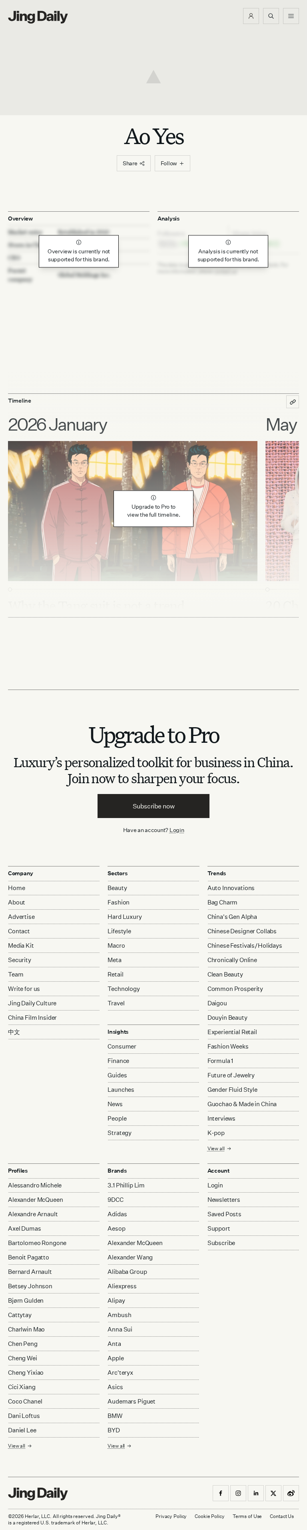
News (115, 1104)
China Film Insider (32, 1017)
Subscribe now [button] (154, 806)
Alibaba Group (127, 1271)
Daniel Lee (22, 1430)
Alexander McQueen (35, 1199)
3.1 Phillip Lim (126, 1185)
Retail (115, 974)
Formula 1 (220, 1061)
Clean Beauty (225, 974)
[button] (251, 16)
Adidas (117, 1214)
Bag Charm (222, 902)
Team (15, 974)
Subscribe (221, 1243)
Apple (116, 1358)
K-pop (216, 1133)
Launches (121, 1089)
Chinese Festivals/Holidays (244, 945)
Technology (124, 989)
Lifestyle (119, 931)
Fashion (119, 902)
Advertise (21, 916)
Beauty (117, 888)
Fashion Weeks (228, 1046)
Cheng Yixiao (26, 1372)
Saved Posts (224, 1214)
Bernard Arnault (30, 1271)
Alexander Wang (130, 1257)
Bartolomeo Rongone (37, 1243)
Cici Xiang (22, 1387)
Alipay (116, 1300)
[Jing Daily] (38, 17)
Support (218, 1228)
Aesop (116, 1228)
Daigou (217, 1003)
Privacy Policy (171, 1516)
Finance (118, 1061)
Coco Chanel (25, 1401)
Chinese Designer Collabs (242, 931)
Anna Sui (120, 1329)
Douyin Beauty (227, 1017)
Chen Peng (23, 1344)
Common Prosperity (235, 989)
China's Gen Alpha (232, 916)
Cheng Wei (22, 1358)
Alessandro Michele (35, 1185)
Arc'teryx (120, 1372)
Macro (116, 945)
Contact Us (282, 1516)
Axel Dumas (24, 1228)
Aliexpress (122, 1286)
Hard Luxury (125, 916)
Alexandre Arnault (33, 1214)
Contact (19, 931)
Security (19, 960)
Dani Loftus (24, 1416)
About (16, 902)
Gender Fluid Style (232, 1089)
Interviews (221, 1118)
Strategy (120, 1133)
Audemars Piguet (131, 1401)
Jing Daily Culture (32, 1003)
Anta (114, 1344)
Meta (114, 960)
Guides (117, 1075)
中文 (14, 1032)
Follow (169, 163)
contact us (225, 271)
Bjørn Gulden (26, 1300)
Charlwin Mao (26, 1329)
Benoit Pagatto (28, 1257)
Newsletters (223, 1199)
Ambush (119, 1315)
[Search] (271, 16)
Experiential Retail (232, 1032)
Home (16, 888)
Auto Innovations (231, 888)
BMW (115, 1416)
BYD (114, 1430)
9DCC (115, 1199)
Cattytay (20, 1315)
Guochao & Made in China (242, 1104)
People (117, 1118)
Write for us (24, 989)
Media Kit (21, 945)
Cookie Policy (209, 1516)
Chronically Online (232, 960)
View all (216, 1148)
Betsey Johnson (30, 1286)
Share (130, 163)
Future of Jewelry (231, 1075)
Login (176, 829)
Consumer (122, 1046)
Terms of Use (247, 1516)
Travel (116, 1003)
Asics (115, 1387)
